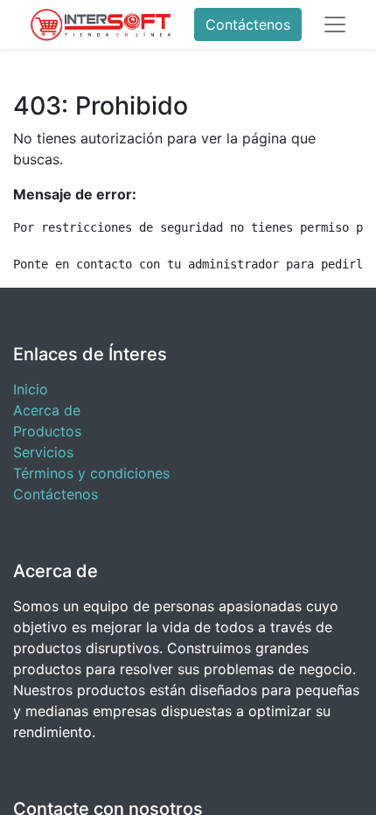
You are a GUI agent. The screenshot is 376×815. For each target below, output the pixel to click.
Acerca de (46, 410)
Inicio (30, 389)
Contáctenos (247, 24)
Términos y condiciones (91, 473)
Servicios (43, 452)
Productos (47, 431)
